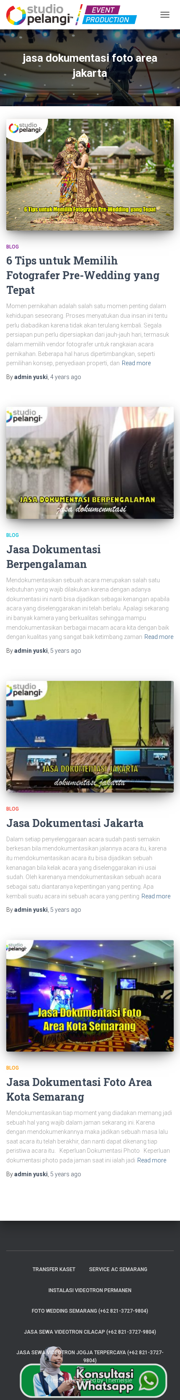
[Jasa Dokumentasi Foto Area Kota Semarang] (90, 996)
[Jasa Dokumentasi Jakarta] (90, 737)
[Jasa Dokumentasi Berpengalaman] (90, 463)
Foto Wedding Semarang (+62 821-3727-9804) (90, 1311)
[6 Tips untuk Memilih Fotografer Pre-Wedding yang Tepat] (90, 174)
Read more (136, 363)
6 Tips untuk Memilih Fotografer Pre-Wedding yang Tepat (82, 275)
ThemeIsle (118, 1380)
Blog (12, 247)
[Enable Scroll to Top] (163, 1383)
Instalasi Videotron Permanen (90, 1290)
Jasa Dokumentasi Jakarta (75, 823)
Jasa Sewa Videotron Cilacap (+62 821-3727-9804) (90, 1332)
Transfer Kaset (54, 1269)
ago (65, 377)
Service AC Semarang (118, 1269)
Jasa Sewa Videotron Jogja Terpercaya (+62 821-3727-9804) (90, 1356)
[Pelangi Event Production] (74, 14)
